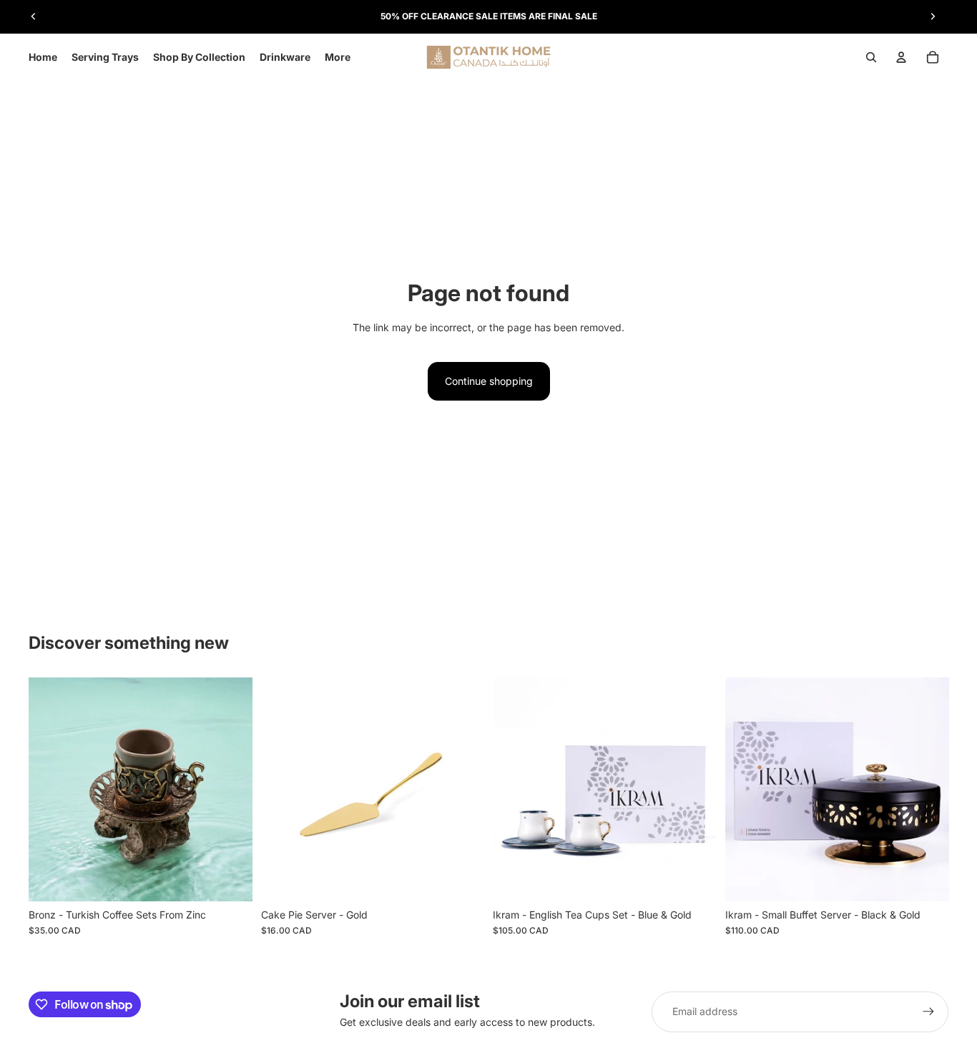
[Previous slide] (33, 16)
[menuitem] (338, 57)
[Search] (871, 57)
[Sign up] (928, 1011)
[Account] (901, 57)
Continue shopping (489, 381)
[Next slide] (932, 16)
